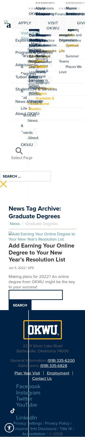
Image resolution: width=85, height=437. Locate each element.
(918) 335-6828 (53, 366)
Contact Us (42, 378)
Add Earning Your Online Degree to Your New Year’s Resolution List (41, 252)
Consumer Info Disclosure (34, 429)
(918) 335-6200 (61, 360)
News (15, 224)
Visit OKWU (53, 25)
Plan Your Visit (27, 373)
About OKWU (37, 11)
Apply (24, 23)
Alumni (71, 8)
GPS (31, 268)
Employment (58, 373)
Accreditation (34, 434)
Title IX (66, 429)
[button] (9, 427)
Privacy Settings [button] (27, 423)
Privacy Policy (57, 423)
